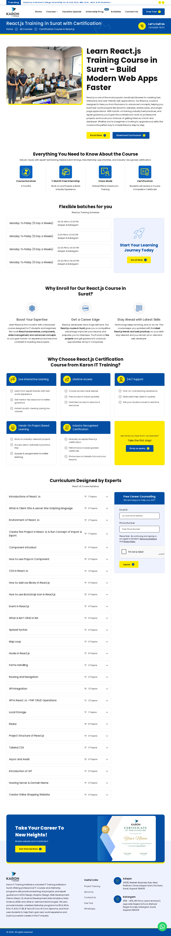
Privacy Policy (129, 541)
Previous (159, 2)
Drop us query (137, 448)
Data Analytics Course (106, 27)
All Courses (26, 29)
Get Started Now (28, 848)
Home (38, 11)
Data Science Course (105, 34)
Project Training (92, 886)
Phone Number (127, 523)
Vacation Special (71, 11)
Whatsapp (89, 908)
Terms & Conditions (148, 539)
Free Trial (151, 11)
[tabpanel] (44, 75)
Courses (51, 11)
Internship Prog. (95, 11)
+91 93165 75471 (156, 27)
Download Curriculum (128, 135)
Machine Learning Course (108, 21)
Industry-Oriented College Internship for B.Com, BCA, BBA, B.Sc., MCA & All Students (67, 2)
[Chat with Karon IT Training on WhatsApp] (162, 926)
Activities (116, 11)
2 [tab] (45, 100)
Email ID (123, 509)
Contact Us (131, 11)
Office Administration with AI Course (110, 42)
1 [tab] (42, 100)
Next (163, 2)
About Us (89, 891)
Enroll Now (96, 135)
